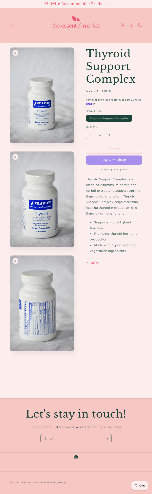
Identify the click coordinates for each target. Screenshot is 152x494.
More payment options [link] (114, 169)
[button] (12, 24)
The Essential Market (31, 482)
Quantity (91, 126)
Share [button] (94, 263)
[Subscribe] (107, 438)
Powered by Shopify (55, 482)
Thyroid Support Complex (111, 119)
